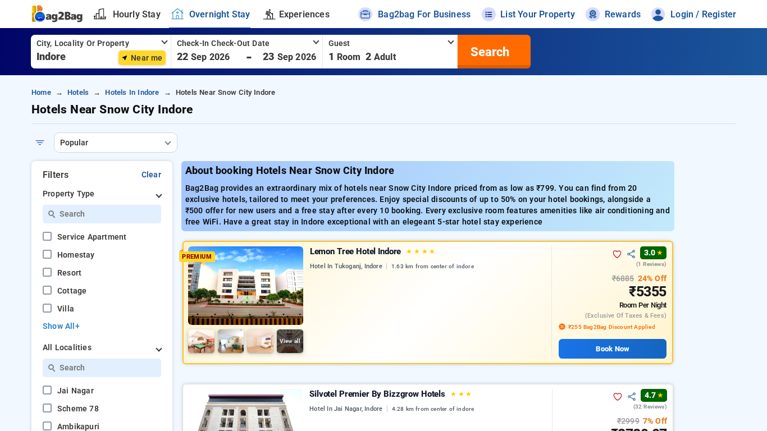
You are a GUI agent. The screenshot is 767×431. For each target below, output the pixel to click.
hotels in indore (132, 92)
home (41, 92)
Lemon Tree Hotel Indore (372, 251)
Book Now (612, 349)
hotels (78, 92)
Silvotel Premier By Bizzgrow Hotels (390, 394)
